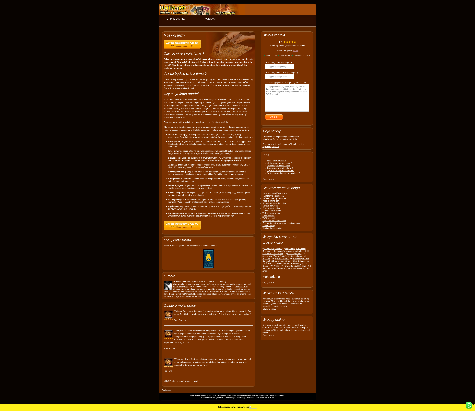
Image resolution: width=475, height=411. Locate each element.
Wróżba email (268, 218)
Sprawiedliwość (282, 258)
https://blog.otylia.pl (270, 147)
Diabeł (265, 266)
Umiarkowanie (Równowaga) (290, 263)
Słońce (265, 268)
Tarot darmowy (268, 226)
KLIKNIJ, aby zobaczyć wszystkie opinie (181, 381)
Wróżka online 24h (270, 201)
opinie (295, 51)
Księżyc (302, 266)
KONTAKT (210, 18)
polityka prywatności (277, 395)
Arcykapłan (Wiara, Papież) (274, 256)
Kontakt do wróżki (270, 206)
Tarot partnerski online (272, 228)
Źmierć (269, 263)
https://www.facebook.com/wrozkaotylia (279, 139)
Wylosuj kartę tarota (271, 213)
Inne (265, 155)
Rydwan (266, 258)
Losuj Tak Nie (268, 216)
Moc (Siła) (292, 261)
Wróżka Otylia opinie (260, 395)
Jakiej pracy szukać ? (276, 161)
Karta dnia (267, 193)
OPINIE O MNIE (175, 18)
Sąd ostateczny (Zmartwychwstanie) (289, 268)
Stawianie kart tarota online (274, 221)
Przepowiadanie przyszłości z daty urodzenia (282, 223)
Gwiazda (289, 266)
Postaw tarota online (271, 208)
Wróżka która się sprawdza (274, 198)
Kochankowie (296, 256)
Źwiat (264, 271)
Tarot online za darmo (271, 211)
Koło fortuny (278, 261)
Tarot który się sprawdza (273, 196)
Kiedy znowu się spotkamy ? (279, 163)
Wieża (276, 266)
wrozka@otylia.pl (180, 286)
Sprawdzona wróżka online (274, 203)
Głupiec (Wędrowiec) (273, 249)
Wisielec (305, 261)
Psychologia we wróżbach (278, 166)
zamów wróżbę (241, 286)
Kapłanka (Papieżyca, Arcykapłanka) (289, 251)
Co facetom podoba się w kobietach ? (283, 173)
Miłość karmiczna (279, 193)
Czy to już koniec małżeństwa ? (280, 171)
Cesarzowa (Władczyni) (272, 254)
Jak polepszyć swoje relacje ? (280, 168)
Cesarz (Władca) (294, 254)
